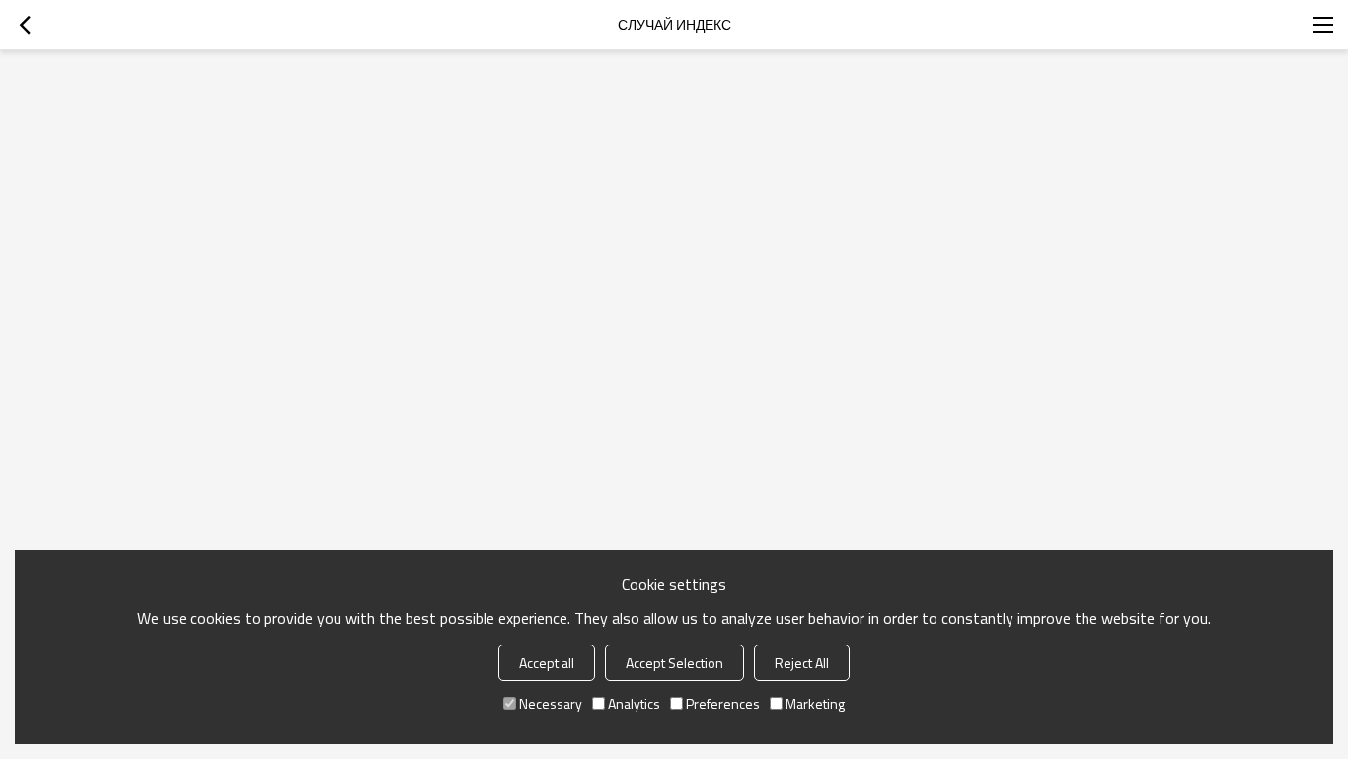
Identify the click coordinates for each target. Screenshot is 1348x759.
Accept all (546, 662)
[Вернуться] (24, 24)
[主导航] (1323, 24)
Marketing (815, 703)
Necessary (550, 703)
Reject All (802, 662)
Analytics (634, 703)
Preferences (723, 703)
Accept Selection (674, 662)
